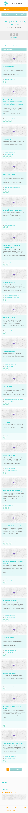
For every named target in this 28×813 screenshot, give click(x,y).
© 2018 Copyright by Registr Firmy (14, 810)
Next (17, 769)
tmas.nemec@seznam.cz (11, 330)
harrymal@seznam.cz (10, 758)
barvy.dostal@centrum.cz (11, 580)
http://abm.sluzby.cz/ (10, 615)
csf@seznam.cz (9, 505)
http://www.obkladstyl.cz (10, 650)
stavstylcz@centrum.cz (10, 652)
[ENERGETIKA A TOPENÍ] (4, 157)
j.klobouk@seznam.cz (10, 225)
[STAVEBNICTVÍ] (4, 82)
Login (26, 9)
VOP (25, 807)
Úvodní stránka (5, 807)
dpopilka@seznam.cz (10, 189)
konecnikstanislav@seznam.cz (12, 686)
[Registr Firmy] (14, 3)
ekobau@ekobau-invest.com (12, 297)
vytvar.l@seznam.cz (9, 723)
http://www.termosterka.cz (11, 577)
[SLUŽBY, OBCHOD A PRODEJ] (7, 121)
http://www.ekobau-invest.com (12, 295)
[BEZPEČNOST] (4, 543)
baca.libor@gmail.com (10, 262)
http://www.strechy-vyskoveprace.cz (13, 538)
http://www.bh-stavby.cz (10, 468)
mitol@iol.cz (8, 435)
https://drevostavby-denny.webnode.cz (14, 399)
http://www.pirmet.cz (10, 152)
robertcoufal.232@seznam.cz (12, 401)
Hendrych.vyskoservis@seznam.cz (13, 541)
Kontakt (11, 807)
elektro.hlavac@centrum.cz (11, 118)
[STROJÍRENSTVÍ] (10, 121)
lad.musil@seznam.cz (10, 617)
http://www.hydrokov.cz (10, 364)
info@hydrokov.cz (9, 366)
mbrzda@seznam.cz (10, 79)
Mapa (8, 14)
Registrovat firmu (18, 807)
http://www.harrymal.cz (10, 756)
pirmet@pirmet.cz (9, 154)
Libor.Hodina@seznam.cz (11, 470)
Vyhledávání (21, 14)
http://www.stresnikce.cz (10, 223)
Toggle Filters (7, 49)
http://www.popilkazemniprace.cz (12, 187)
